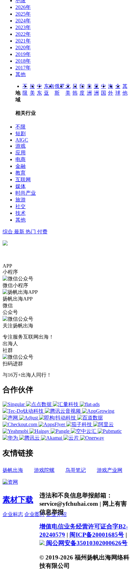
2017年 (23, 67)
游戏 (20, 146)
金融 (20, 166)
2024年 (23, 20)
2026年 (23, 7)
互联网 (23, 179)
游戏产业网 (109, 470)
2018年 (23, 61)
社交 (20, 206)
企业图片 (34, 514)
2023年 (23, 27)
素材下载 (18, 500)
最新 (20, 231)
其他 (20, 74)
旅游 (20, 199)
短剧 (20, 133)
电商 (20, 159)
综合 (8, 231)
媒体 (20, 186)
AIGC (21, 140)
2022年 (23, 34)
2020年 (23, 47)
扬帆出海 (13, 470)
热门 (31, 231)
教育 (20, 173)
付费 (42, 231)
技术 (20, 213)
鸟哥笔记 (75, 470)
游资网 (10, 482)
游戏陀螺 (44, 470)
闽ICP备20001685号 (97, 534)
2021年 (23, 40)
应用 (20, 152)
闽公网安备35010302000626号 (86, 543)
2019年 (23, 54)
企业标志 (13, 514)
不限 (20, 126)
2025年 (23, 14)
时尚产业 (25, 193)
